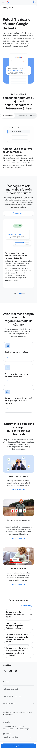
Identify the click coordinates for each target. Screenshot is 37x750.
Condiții (21, 727)
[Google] (6, 722)
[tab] (7, 115)
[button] (18, 614)
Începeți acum (18, 746)
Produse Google (23, 729)
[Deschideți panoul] (3, 2)
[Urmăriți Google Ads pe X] (5, 671)
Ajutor (8, 734)
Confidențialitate (9, 727)
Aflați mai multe (18, 490)
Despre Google (8, 729)
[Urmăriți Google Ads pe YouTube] (10, 671)
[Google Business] (8, 2)
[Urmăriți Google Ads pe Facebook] (16, 671)
